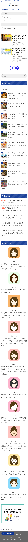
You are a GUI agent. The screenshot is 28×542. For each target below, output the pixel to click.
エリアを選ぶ (7, 17)
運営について (21, 538)
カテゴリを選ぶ (7, 28)
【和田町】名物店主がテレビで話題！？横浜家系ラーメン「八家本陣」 (17, 173)
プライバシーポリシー (21, 534)
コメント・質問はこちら (17, 9)
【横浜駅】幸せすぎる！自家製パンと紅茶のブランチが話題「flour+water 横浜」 (17, 96)
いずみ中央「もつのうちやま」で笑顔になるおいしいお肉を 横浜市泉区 (17, 184)
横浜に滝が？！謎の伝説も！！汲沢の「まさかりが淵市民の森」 (17, 125)
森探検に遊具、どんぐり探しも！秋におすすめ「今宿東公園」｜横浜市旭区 (17, 135)
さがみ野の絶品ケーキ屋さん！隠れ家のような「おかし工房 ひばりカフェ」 (17, 145)
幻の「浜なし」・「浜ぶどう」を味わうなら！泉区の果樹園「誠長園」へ (17, 155)
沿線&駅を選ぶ (7, 21)
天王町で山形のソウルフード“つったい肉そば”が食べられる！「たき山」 (17, 106)
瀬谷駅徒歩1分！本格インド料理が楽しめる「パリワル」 (17, 164)
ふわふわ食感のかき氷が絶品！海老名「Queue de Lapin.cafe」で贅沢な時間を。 (17, 116)
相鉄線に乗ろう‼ (11, 540)
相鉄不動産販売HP (6, 9)
